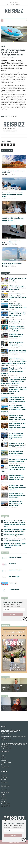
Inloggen (17, 4)
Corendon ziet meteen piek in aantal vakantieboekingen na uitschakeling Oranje (12, 194)
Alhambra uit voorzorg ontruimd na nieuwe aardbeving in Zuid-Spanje (17, 417)
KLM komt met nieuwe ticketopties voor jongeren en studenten (17, 487)
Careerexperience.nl (5, 806)
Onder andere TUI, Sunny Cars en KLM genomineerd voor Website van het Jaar (17, 445)
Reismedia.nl (4, 796)
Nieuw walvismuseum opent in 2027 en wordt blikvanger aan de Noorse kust (17, 313)
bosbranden (7, 116)
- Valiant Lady (11, 730)
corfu (13, 116)
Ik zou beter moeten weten (10, 707)
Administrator (12, 563)
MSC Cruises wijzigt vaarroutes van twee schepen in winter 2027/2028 (17, 305)
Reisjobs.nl (3, 801)
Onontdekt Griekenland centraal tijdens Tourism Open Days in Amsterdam (17, 399)
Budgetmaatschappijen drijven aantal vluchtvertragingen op (16, 344)
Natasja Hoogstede (13, 281)
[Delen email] (11, 145)
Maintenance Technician (15, 557)
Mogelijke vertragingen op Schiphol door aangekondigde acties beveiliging (15, 545)
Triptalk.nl (3, 794)
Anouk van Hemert (5, 291)
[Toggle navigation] (2, 20)
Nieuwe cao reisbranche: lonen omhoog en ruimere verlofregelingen (17, 328)
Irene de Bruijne (4, 301)
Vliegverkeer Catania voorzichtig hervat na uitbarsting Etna (15, 503)
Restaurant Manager (14, 576)
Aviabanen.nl (4, 799)
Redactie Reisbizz (13, 57)
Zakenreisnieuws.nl (5, 792)
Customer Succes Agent (15, 570)
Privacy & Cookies (5, 767)
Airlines (2, 46)
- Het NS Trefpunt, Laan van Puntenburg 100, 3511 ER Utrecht (14, 744)
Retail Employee (13, 583)
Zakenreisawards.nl (5, 803)
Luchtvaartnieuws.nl (5, 790)
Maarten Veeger (12, 323)
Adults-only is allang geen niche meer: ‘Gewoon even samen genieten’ (17, 287)
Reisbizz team (4, 760)
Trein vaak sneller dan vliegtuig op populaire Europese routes (16, 453)
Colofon (3, 764)
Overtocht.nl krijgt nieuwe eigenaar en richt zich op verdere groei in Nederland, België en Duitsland (13, 218)
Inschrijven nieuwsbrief (6, 762)
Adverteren (3, 757)
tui (15, 116)
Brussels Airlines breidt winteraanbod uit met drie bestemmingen (17, 495)
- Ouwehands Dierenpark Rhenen (13, 737)
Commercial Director (14, 589)
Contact (2, 755)
